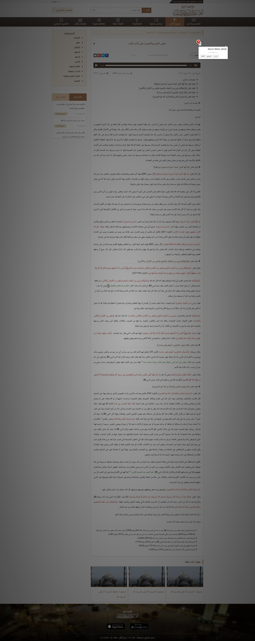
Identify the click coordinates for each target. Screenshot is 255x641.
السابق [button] (209, 56)
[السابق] (199, 44)
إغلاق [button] (216, 56)
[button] (217, 52)
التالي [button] (202, 56)
